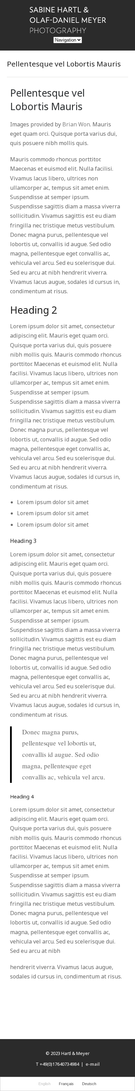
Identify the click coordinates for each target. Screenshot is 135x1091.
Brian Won (76, 124)
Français (66, 1084)
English (44, 1084)
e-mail (93, 1064)
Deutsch (89, 1084)
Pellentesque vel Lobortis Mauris (47, 99)
